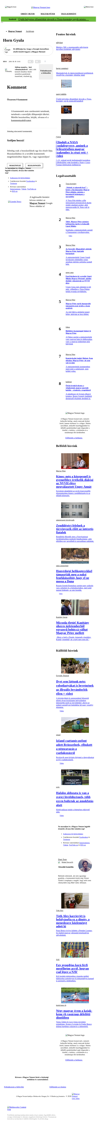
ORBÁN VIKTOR (28, 14)
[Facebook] (39, 179)
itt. (31, 76)
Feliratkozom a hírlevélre (46, 72)
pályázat (59, 43)
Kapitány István (61, 617)
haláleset (69, 382)
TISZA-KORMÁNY (68, 14)
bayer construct (62, 68)
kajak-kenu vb (61, 1005)
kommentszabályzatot (21, 120)
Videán (23, 189)
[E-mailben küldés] (52, 61)
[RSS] (49, 183)
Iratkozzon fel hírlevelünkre (20, 178)
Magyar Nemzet (15, 31)
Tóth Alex (59, 911)
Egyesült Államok (62, 676)
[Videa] (39, 183)
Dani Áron (62, 859)
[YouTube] (44, 183)
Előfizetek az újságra (58, 1087)
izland (58, 735)
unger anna (70, 272)
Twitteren (13, 183)
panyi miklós (61, 94)
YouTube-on (31, 189)
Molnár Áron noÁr (67, 862)
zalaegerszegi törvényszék (65, 520)
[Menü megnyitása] (88, 7)
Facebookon (30, 181)
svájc (58, 787)
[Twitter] (49, 179)
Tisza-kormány (71, 184)
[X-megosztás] (57, 61)
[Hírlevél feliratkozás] (49, 175)
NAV (58, 960)
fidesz (68, 327)
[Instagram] (44, 179)
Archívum (30, 31)
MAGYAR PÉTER (48, 14)
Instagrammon (15, 189)
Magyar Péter (70, 218)
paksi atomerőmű (62, 566)
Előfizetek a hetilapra (74, 438)
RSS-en (14, 191)
